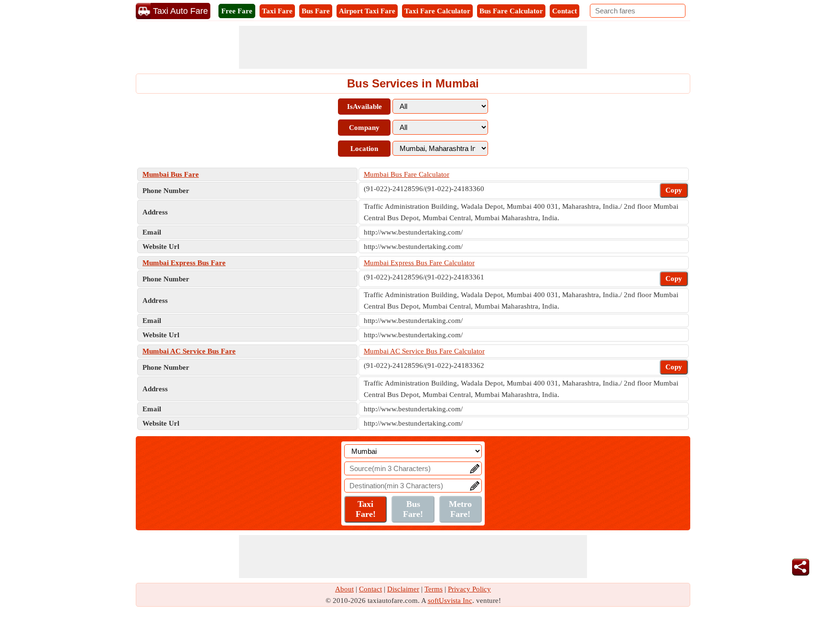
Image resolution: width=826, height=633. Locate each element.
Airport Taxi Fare (367, 11)
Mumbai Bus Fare (170, 174)
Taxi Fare (277, 11)
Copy (673, 190)
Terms (433, 589)
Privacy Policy (469, 589)
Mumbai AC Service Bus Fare (189, 351)
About (344, 589)
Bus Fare (316, 11)
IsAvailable (364, 106)
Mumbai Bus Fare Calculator (406, 174)
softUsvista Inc (450, 600)
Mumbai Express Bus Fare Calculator (419, 263)
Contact (564, 11)
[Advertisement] (413, 47)
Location (364, 148)
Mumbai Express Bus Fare (184, 263)
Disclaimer (403, 589)
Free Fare (236, 11)
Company (364, 127)
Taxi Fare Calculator (437, 11)
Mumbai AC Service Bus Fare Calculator (424, 351)
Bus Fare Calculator (511, 11)
